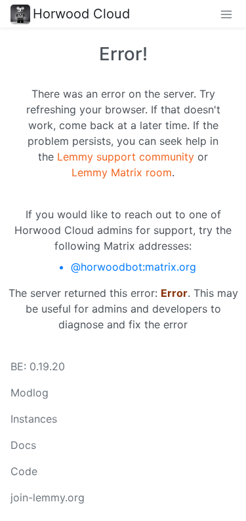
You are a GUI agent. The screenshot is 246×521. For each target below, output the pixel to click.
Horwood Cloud (81, 14)
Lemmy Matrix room (122, 172)
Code (23, 471)
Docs (23, 445)
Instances (33, 418)
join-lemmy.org (47, 497)
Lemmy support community (125, 156)
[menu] (226, 14)
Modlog (29, 392)
